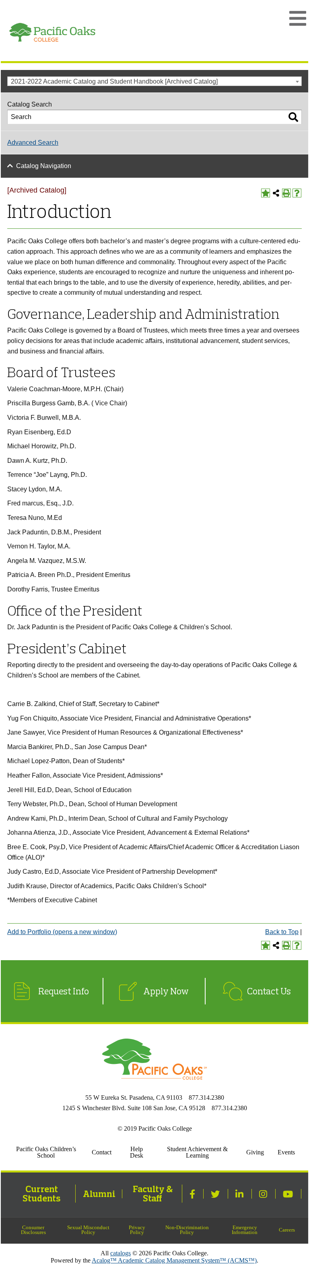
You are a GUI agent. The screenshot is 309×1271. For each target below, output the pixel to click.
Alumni (99, 1193)
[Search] (293, 117)
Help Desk (136, 1152)
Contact (101, 1152)
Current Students (42, 1194)
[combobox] (154, 81)
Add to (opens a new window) (62, 931)
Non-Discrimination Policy (187, 1230)
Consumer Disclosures (33, 1230)
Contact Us (269, 991)
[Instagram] (264, 1194)
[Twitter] (216, 1194)
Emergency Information (245, 1230)
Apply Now (166, 991)
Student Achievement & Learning (197, 1152)
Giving (255, 1152)
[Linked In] (240, 1194)
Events (286, 1152)
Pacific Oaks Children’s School (46, 1152)
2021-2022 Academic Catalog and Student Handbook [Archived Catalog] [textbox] (114, 81)
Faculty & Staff (153, 1194)
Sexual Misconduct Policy (88, 1230)
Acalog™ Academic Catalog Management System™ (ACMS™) (174, 1260)
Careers (287, 1230)
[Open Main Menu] (297, 18)
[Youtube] (288, 1194)
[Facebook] (193, 1194)
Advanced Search (32, 142)
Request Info (63, 991)
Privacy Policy (137, 1230)
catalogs (120, 1253)
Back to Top (282, 931)
